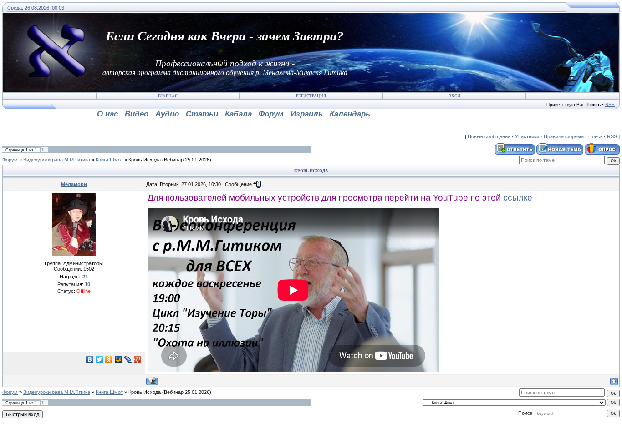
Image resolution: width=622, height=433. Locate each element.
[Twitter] (99, 359)
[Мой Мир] (118, 359)
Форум (10, 159)
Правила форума (564, 136)
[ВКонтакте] (90, 359)
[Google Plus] (138, 359)
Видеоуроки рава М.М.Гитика (56, 159)
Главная (168, 96)
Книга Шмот (109, 159)
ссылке (517, 197)
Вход (454, 96)
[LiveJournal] (128, 359)
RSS (610, 104)
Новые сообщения (489, 136)
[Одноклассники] (109, 359)
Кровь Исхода (144, 159)
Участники (527, 136)
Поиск (595, 136)
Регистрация (311, 96)
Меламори (74, 184)
